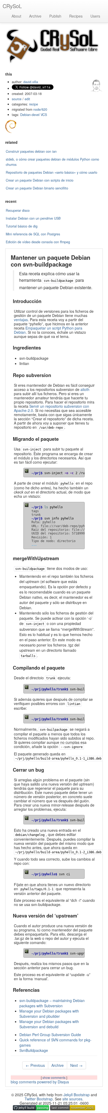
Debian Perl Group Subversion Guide (50, 1034)
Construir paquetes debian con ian (31, 151)
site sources (72, 1098)
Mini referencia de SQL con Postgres (33, 234)
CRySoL (12, 6)
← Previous (35, 1065)
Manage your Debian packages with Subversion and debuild (49, 1024)
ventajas (21, 319)
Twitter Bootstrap (39, 1098)
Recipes (76, 16)
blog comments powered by (40, 1081)
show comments (54, 1077)
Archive (35, 16)
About (16, 16)
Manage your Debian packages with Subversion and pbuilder (49, 1013)
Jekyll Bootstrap (76, 1094)
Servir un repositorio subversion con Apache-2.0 (51, 408)
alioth (84, 389)
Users (95, 16)
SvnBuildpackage (33, 1050)
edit (27, 99)
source (16, 99)
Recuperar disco (18, 210)
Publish (55, 16)
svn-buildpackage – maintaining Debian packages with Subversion (52, 1003)
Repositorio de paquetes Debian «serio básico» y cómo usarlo (51, 172)
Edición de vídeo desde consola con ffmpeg (38, 242)
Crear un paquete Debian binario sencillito (37, 188)
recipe (33, 104)
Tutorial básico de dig (21, 226)
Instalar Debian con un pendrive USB (33, 218)
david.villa (30, 82)
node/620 (40, 109)
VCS (44, 114)
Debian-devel (30, 114)
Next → (76, 1065)
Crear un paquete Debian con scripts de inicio (39, 180)
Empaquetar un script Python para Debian (48, 330)
